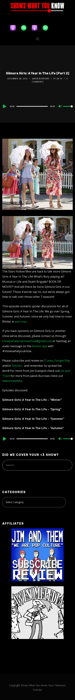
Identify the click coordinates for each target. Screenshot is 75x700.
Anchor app (39, 346)
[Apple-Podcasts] (14, 28)
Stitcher (17, 366)
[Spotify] (25, 28)
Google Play (62, 360)
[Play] (4, 106)
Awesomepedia (12, 381)
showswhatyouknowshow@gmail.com (27, 341)
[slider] (68, 109)
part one (20, 321)
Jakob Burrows (40, 78)
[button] (37, 39)
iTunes (48, 360)
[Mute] (60, 106)
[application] (37, 106)
